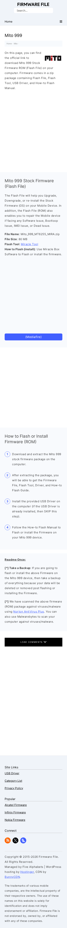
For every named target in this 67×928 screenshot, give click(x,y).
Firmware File (33, 4)
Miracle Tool (29, 244)
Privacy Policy (14, 788)
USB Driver (12, 773)
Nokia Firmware (15, 820)
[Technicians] (23, 842)
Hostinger (27, 872)
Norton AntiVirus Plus (28, 611)
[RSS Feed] (8, 842)
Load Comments (31, 642)
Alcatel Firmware (16, 805)
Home (9, 43)
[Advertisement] (33, 130)
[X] (15, 842)
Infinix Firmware (15, 812)
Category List (13, 780)
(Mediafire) (33, 337)
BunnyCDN (12, 877)
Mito (15, 43)
